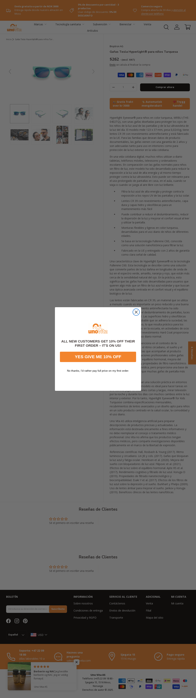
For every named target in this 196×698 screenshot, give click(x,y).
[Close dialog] (136, 312)
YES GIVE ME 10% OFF (98, 356)
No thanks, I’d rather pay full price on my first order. (98, 370)
